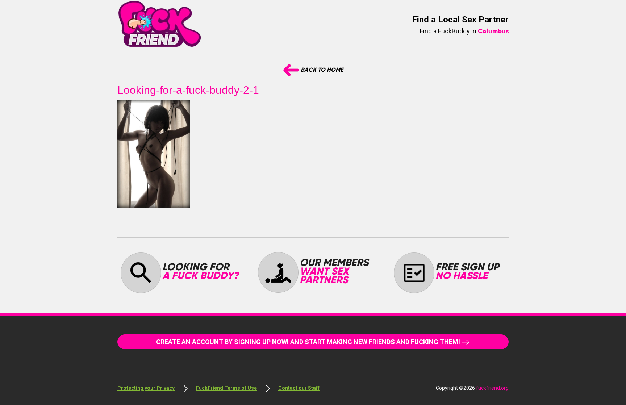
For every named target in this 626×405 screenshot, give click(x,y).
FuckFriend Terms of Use (226, 388)
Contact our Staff (299, 388)
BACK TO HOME (321, 70)
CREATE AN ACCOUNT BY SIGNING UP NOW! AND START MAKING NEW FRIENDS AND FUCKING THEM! (309, 342)
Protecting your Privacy (146, 388)
